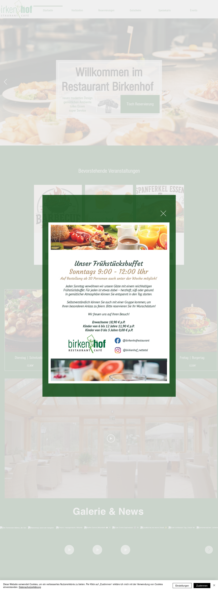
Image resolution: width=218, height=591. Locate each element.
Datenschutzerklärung (30, 587)
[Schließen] (214, 585)
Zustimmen (202, 585)
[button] (163, 213)
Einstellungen (182, 585)
